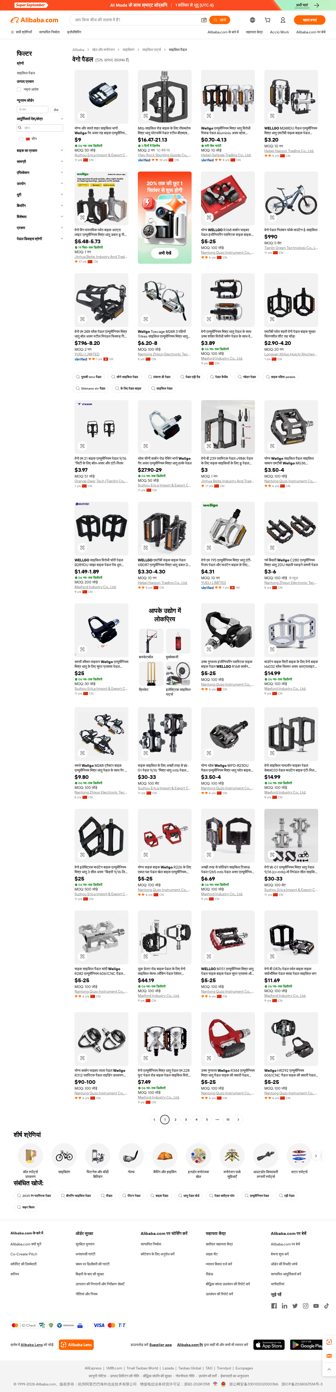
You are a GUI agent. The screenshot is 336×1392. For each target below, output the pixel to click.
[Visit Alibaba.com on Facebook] (274, 1306)
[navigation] (40, 585)
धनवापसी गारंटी (85, 1254)
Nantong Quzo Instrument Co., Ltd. (228, 252)
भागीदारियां (277, 1284)
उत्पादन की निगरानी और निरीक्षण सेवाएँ (100, 1284)
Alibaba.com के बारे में (26, 1233)
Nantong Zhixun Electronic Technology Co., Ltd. (165, 354)
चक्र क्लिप (28, 1207)
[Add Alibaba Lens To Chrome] (76, 1344)
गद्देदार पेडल (249, 377)
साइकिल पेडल (164, 388)
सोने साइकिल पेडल (127, 377)
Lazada (168, 1368)
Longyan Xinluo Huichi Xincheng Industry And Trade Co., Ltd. (291, 354)
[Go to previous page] (154, 1119)
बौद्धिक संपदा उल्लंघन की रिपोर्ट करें (228, 1284)
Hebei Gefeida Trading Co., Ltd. (226, 155)
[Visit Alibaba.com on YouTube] (316, 1306)
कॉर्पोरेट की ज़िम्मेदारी (23, 1264)
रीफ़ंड (209, 1274)
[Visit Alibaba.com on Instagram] (305, 1306)
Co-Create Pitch (23, 1254)
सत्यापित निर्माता (151, 1244)
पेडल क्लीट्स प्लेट (224, 1196)
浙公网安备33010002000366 (253, 1384)
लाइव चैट (212, 1254)
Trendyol (224, 1368)
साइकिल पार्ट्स (151, 50)
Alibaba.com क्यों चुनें (25, 1244)
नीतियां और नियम (86, 1294)
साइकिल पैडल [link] (178, 50)
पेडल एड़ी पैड (193, 377)
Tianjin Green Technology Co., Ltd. (291, 248)
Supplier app (160, 1345)
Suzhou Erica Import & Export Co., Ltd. (101, 155)
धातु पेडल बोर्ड (191, 1196)
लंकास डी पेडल (161, 377)
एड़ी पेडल (289, 1196)
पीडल (109, 1196)
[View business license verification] (215, 1384)
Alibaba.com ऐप (190, 1345)
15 (227, 1119)
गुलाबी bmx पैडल (91, 377)
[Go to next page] (238, 1119)
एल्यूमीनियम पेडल (259, 1196)
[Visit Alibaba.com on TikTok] (326, 1306)
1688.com (114, 1368)
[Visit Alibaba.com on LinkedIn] (284, 1306)
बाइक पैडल (162, 1196)
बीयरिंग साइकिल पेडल (78, 1196)
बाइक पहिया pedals (283, 377)
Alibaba (78, 50)
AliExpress (93, 1368)
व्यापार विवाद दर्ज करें (219, 1264)
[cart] (268, 21)
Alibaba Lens (32, 1345)
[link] (329, 1342)
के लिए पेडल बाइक (130, 388)
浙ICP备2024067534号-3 (302, 1384)
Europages (244, 1368)
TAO (209, 1368)
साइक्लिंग (128, 50)
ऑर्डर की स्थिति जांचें (284, 1264)
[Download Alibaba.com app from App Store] (269, 1344)
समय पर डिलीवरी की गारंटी (92, 1264)
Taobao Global (189, 1368)
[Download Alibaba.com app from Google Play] (308, 1344)
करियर (14, 1274)
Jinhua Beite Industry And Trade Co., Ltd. (101, 257)
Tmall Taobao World (142, 1368)
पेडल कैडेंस (221, 377)
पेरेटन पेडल (134, 1196)
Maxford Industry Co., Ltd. (222, 358)
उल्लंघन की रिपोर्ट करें (219, 1294)
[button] (204, 20)
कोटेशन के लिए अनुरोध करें (158, 1254)
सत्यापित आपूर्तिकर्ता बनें (286, 1274)
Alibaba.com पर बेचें (285, 1244)
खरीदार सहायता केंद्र (219, 1244)
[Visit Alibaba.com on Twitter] (295, 1306)
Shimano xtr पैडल (93, 388)
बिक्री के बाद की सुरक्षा (90, 1274)
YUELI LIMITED (87, 354)
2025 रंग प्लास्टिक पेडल (36, 1196)
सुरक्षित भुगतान (85, 1244)
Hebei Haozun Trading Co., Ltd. (289, 151)
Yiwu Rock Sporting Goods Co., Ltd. (165, 155)
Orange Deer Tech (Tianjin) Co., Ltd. (101, 481)
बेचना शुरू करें (280, 1254)
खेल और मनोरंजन (103, 50)
